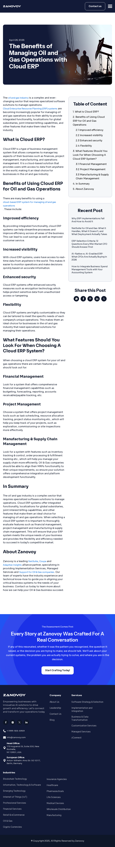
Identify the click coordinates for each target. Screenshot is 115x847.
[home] (12, 6)
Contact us (95, 6)
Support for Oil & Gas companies (36, 572)
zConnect (76, 737)
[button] (110, 6)
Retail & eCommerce (14, 815)
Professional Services (14, 803)
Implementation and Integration (81, 709)
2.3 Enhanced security (89, 140)
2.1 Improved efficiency (89, 130)
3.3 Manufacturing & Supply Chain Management (92, 176)
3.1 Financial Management (91, 164)
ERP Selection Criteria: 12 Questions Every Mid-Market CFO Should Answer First (89, 244)
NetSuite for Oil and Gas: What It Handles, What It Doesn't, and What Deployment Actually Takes (89, 231)
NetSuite (33, 561)
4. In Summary (81, 183)
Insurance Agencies (57, 779)
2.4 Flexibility (84, 145)
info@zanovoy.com (16, 737)
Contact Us (55, 714)
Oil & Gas (7, 821)
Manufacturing (54, 815)
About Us (54, 702)
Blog (52, 720)
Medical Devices (55, 803)
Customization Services (83, 725)
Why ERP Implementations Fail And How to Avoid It (88, 220)
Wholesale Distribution (59, 809)
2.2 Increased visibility (89, 135)
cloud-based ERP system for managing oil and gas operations (29, 204)
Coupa (42, 561)
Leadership (55, 708)
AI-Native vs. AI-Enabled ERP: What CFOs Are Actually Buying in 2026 (89, 256)
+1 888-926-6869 (16, 731)
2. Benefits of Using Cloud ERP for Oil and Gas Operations (89, 120)
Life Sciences (54, 797)
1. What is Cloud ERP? (86, 111)
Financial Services (12, 809)
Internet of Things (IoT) (15, 797)
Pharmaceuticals (55, 791)
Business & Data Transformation (79, 718)
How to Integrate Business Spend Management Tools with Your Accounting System (90, 269)
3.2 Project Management (90, 169)
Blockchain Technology (15, 779)
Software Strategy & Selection (87, 702)
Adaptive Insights (12, 565)
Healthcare (52, 785)
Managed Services (81, 731)
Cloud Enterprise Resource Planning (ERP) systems (30, 108)
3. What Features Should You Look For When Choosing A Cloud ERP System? (90, 154)
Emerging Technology (14, 791)
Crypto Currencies (12, 827)
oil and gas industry (18, 97)
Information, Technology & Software (22, 785)
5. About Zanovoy (83, 189)
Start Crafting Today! (57, 670)
